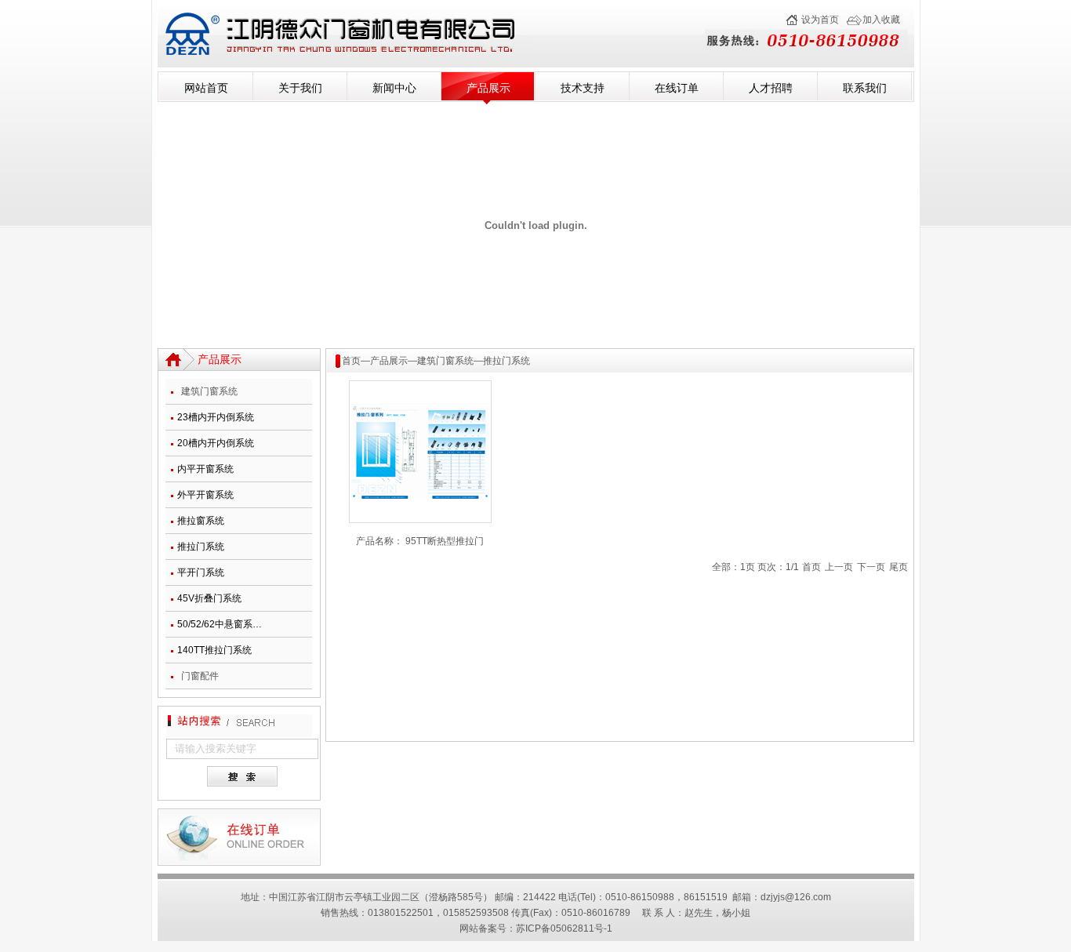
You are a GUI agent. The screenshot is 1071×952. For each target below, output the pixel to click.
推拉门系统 (200, 546)
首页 (351, 360)
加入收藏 (881, 19)
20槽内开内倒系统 (215, 443)
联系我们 (865, 88)
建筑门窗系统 (209, 391)
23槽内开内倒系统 (215, 417)
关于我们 (300, 88)
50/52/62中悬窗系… (219, 624)
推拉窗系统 (200, 520)
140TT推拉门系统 (214, 650)
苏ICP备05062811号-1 (564, 928)
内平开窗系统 (205, 468)
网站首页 (206, 88)
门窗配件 (200, 675)
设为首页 (820, 19)
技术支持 (582, 88)
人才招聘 (771, 88)
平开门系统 (200, 572)
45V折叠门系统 (209, 598)
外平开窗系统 (205, 494)
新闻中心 (394, 88)
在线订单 (677, 88)
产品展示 (488, 88)
